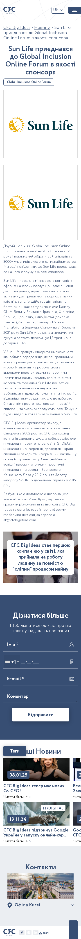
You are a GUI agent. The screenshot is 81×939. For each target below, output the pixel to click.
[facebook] (22, 932)
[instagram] (29, 932)
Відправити (41, 714)
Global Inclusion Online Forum (29, 82)
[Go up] (73, 929)
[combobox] (12, 661)
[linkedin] (35, 932)
